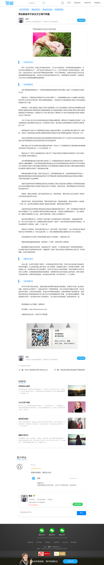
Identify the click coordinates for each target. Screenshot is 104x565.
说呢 (49, 547)
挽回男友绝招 (59, 9)
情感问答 (87, 3)
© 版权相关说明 (25, 366)
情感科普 (77, 3)
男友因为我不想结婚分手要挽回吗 (73, 370)
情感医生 (97, 3)
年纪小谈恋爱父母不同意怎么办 (36, 370)
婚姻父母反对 (36, 9)
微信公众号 (42, 535)
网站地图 (73, 542)
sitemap (65, 542)
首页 (69, 3)
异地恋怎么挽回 (47, 9)
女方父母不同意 (24, 9)
